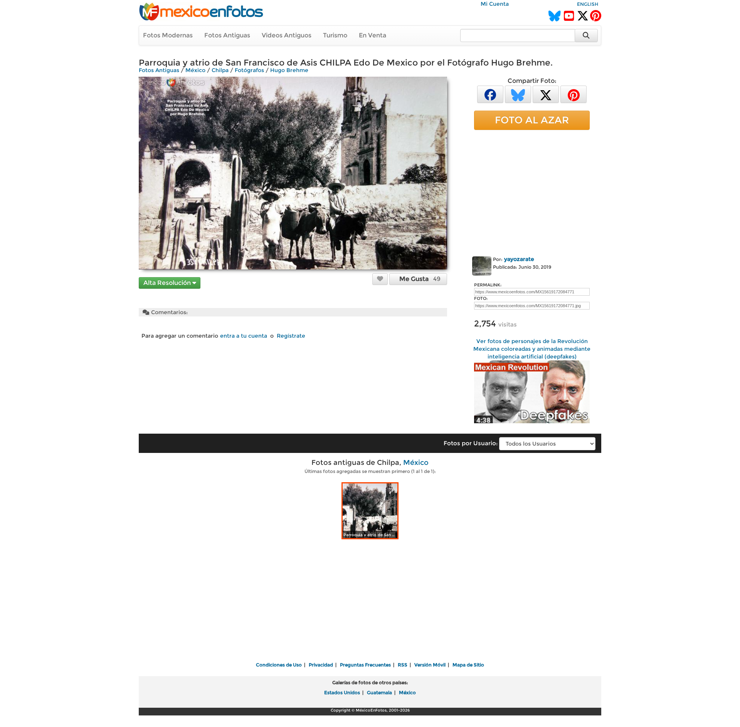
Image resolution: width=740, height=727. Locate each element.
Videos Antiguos (286, 35)
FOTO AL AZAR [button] (532, 120)
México (195, 70)
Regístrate (291, 335)
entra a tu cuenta (243, 335)
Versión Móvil (430, 665)
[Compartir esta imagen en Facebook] (490, 94)
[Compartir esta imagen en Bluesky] (518, 94)
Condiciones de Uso (279, 665)
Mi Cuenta (495, 3)
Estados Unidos (342, 692)
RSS (402, 665)
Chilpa (220, 70)
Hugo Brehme (289, 70)
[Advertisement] (532, 192)
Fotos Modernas (168, 35)
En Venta (372, 35)
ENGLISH (587, 4)
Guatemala (379, 692)
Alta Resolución (167, 282)
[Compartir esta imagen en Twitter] (546, 94)
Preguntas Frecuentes (365, 665)
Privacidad (321, 665)
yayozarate (519, 259)
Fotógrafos (249, 70)
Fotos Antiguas (227, 35)
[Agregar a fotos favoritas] (380, 278)
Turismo (335, 35)
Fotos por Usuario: (471, 443)
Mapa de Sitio (468, 665)
